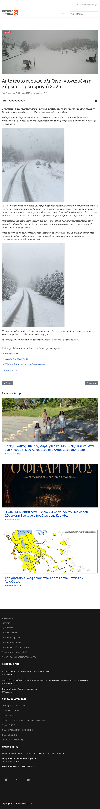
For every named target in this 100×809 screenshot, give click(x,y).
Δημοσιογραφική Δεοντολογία (15, 652)
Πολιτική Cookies (9, 632)
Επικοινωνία (7, 618)
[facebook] (7, 780)
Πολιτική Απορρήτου (11, 637)
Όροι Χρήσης (7, 627)
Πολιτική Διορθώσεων (11, 642)
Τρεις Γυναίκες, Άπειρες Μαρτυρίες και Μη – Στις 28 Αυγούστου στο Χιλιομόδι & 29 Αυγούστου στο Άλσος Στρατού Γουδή (50, 448)
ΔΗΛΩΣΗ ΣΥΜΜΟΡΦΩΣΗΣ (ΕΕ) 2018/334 (19, 657)
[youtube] (29, 780)
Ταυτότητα (6, 623)
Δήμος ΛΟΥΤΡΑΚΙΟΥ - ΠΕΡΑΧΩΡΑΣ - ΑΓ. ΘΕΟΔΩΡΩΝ (23, 720)
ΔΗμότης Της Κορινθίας (16, 358)
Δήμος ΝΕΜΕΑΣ (8, 725)
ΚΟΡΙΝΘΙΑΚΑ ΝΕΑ (11, 370)
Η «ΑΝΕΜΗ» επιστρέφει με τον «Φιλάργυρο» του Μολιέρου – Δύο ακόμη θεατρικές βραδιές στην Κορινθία (47, 514)
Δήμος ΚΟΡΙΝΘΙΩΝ (9, 715)
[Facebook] (96, 100)
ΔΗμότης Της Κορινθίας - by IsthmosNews (25, 364)
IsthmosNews (11, 353)
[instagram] (18, 780)
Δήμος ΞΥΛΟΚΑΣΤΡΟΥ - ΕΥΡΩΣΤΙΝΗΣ (17, 730)
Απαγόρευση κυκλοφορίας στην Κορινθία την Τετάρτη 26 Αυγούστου (45, 579)
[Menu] (62, 14)
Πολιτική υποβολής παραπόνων (15, 647)
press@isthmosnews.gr (88, 5)
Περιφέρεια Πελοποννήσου (13, 705)
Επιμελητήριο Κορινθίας (12, 739)
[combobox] (83, 13)
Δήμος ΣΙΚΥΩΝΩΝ (9, 735)
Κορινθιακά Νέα (8, 93)
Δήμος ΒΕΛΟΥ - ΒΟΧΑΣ (11, 710)
